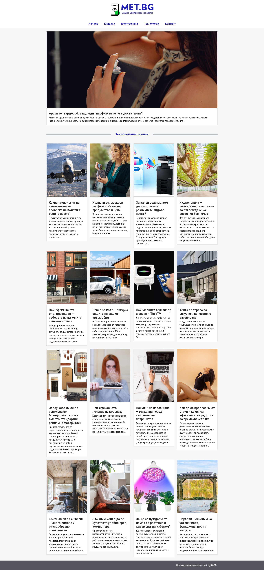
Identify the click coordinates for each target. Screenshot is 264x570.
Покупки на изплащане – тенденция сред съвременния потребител (152, 413)
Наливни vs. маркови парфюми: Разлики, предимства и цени (107, 206)
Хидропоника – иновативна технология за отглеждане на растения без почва (197, 208)
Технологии (151, 23)
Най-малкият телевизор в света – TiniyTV (153, 312)
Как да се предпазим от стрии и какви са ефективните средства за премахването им (197, 413)
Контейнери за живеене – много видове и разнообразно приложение (66, 524)
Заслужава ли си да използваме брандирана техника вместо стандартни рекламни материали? (65, 415)
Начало (93, 23)
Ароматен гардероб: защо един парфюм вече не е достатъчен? (96, 113)
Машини (109, 23)
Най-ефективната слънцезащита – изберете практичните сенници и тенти (65, 315)
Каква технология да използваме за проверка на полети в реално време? (64, 208)
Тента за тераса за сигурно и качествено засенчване (195, 313)
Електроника (129, 23)
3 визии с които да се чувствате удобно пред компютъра (109, 522)
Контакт (170, 23)
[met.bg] (132, 9)
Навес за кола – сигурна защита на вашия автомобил (110, 313)
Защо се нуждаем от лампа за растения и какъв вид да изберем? (153, 522)
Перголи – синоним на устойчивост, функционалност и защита (196, 524)
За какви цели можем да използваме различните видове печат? (152, 208)
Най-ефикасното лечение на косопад (107, 409)
